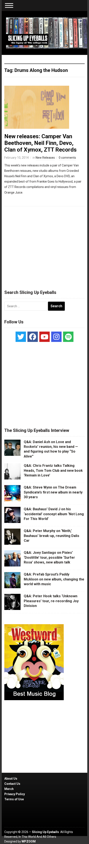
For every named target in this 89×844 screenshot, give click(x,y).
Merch (9, 789)
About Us (10, 778)
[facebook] (32, 337)
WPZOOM (29, 841)
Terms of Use (14, 799)
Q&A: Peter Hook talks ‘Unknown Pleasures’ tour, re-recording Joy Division (51, 601)
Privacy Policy (14, 794)
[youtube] (44, 337)
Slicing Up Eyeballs (45, 832)
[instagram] (56, 337)
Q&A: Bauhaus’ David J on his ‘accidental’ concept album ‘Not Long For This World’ (54, 514)
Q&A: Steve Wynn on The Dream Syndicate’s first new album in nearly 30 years (53, 492)
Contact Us (12, 783)
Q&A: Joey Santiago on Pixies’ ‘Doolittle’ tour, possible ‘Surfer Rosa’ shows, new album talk (49, 557)
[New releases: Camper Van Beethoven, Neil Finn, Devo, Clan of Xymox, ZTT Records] (36, 107)
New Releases (45, 157)
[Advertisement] (44, 246)
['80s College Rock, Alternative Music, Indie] (46, 32)
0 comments (67, 157)
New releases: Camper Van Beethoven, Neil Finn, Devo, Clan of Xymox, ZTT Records (40, 143)
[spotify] (68, 337)
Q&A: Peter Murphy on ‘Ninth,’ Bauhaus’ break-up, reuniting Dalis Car (51, 536)
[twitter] (21, 337)
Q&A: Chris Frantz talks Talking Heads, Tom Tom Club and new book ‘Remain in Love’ (53, 470)
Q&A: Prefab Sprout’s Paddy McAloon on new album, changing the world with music (54, 579)
